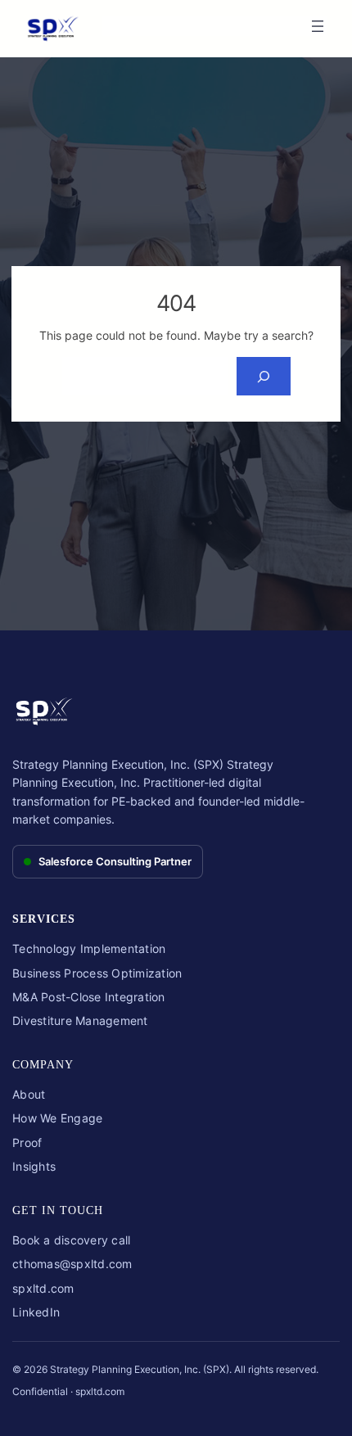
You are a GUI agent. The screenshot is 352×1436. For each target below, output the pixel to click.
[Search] (263, 376)
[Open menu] (317, 26)
